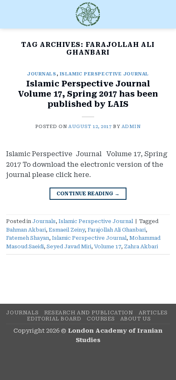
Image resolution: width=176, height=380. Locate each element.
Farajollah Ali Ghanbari (117, 230)
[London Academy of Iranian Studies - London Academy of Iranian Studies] (88, 14)
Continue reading (88, 194)
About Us (135, 319)
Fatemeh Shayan (27, 238)
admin (131, 126)
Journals (41, 74)
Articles (153, 313)
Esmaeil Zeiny (67, 230)
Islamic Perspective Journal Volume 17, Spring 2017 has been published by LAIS (88, 94)
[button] (11, 14)
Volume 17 (107, 246)
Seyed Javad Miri (69, 246)
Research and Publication (88, 313)
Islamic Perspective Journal (104, 74)
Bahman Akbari (26, 230)
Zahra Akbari (141, 246)
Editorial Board (54, 319)
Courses (101, 319)
